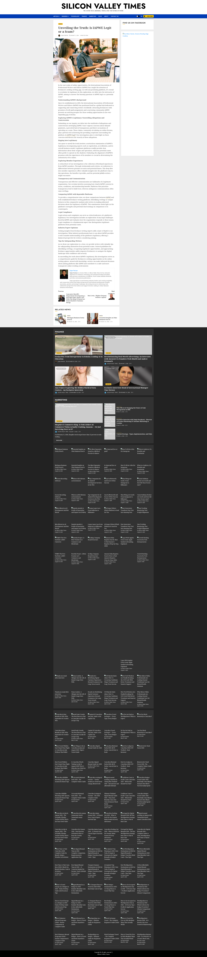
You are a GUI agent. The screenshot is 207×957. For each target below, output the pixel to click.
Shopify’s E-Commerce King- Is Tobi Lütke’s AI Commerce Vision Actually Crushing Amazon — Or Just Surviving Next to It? (78, 427)
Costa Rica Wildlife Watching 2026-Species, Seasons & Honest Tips (62, 796)
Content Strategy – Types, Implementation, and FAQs (134, 434)
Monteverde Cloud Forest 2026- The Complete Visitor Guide (144, 764)
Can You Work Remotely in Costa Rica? (144, 731)
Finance (84, 16)
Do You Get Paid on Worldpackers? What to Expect (128, 732)
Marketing (92, 16)
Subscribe (150, 16)
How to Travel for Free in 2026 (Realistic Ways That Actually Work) (128, 936)
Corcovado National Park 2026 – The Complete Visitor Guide (78, 796)
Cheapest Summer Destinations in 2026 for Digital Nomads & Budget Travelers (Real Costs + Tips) (95, 869)
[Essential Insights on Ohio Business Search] (92, 318)
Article (55, 16)
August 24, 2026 (73, 321)
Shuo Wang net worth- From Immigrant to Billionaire (128, 497)
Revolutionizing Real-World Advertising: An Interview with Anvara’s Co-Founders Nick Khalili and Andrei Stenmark (127, 359)
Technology (75, 16)
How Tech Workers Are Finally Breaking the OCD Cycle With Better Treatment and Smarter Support (128, 696)
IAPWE (108, 197)
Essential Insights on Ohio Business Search (108, 318)
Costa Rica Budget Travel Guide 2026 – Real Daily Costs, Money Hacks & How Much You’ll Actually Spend (144, 798)
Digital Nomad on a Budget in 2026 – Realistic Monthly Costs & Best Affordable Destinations (78, 905)
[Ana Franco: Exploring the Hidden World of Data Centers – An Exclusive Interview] (79, 376)
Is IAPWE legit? (70, 135)
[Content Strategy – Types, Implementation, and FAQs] (109, 434)
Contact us (114, 16)
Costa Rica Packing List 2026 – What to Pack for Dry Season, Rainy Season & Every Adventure (111, 833)
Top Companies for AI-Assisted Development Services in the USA (95, 497)
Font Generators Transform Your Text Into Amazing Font (127, 526)
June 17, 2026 (74, 431)
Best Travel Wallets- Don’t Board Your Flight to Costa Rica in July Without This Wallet (62, 765)
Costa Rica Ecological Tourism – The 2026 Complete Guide (94, 796)
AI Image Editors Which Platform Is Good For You (111, 526)
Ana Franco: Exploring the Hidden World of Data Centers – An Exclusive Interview (75, 389)
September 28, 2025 (72, 361)
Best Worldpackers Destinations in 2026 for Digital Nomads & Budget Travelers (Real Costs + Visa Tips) (128, 869)
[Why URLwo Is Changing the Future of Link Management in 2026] (109, 408)
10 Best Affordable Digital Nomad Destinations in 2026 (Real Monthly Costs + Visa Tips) (143, 869)
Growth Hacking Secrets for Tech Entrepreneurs (142, 556)
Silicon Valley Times (103, 6)
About (106, 16)
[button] (142, 16)
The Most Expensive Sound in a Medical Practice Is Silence (94, 467)
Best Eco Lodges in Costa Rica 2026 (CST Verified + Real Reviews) (127, 765)
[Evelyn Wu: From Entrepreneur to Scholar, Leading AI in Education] (79, 345)
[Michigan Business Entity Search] (60, 318)
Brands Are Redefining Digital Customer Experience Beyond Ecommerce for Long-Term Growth (95, 696)
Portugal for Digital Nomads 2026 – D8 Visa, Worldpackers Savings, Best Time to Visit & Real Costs (128, 833)
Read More (59, 440)
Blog (100, 16)
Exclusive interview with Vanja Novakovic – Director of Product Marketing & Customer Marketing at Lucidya (134, 421)
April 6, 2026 (121, 436)
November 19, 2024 (125, 392)
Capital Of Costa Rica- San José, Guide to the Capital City (94, 732)
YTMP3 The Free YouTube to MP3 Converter (60, 556)
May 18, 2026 (121, 412)
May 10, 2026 (121, 425)
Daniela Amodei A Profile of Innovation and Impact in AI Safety (78, 526)
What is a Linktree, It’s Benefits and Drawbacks (144, 467)
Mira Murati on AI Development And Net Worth (62, 526)
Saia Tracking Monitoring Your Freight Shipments (143, 526)
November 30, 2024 (76, 392)
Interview (59, 353)
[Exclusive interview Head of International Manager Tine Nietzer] (128, 376)
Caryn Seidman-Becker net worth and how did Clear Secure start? (144, 497)
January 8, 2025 (124, 363)
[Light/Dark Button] (138, 16)
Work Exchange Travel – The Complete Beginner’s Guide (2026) (111, 936)
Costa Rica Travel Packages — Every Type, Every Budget (110, 732)
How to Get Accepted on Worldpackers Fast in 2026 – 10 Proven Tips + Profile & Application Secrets (128, 905)
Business (64, 16)
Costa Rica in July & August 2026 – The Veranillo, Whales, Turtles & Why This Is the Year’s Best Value (61, 833)
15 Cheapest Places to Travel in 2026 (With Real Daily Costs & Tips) (95, 903)
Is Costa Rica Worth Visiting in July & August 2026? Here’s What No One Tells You (78, 765)
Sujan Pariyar (64, 35)
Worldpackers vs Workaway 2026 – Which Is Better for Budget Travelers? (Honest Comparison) (143, 905)
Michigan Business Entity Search (75, 318)
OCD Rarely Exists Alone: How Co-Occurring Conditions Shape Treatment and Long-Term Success (111, 696)
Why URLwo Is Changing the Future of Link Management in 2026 (131, 409)
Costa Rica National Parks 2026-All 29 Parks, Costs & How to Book (111, 765)
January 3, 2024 (75, 35)
